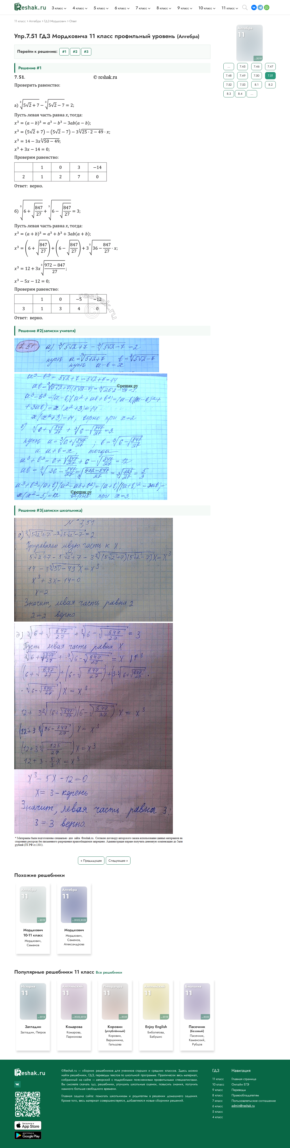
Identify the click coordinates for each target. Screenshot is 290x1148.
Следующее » (118, 860)
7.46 (256, 66)
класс (57, 8)
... (228, 66)
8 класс (217, 1095)
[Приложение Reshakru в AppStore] (27, 1128)
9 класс (217, 1090)
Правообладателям (245, 1095)
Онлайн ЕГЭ (240, 1084)
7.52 (229, 84)
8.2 (270, 84)
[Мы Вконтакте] (17, 1084)
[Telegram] (260, 7)
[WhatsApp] (266, 7)
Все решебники (109, 972)
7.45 (242, 66)
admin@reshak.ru (243, 1105)
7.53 (242, 84)
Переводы (239, 1090)
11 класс (218, 1079)
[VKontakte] (254, 7)
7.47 (270, 66)
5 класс (217, 1111)
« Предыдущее (91, 860)
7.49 (242, 75)
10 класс (218, 1084)
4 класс (217, 1117)
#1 (64, 51)
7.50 (256, 75)
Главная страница (244, 1079)
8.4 (240, 94)
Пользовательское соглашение (254, 1100)
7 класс (217, 1100)
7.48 (229, 75)
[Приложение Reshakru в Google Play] (27, 1138)
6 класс (217, 1106)
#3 (86, 51)
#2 (75, 51)
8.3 (229, 94)
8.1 (257, 84)
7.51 (270, 75)
